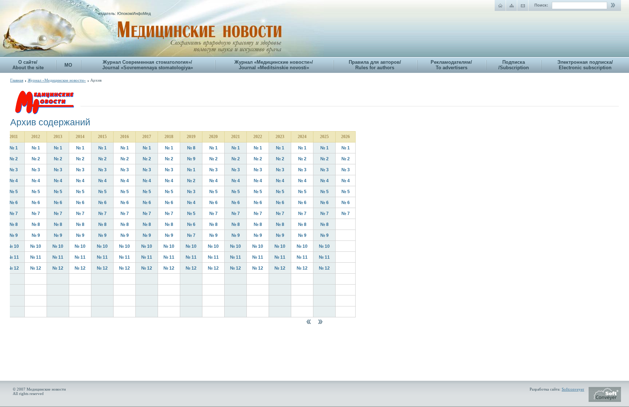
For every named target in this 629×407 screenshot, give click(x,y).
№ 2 (13, 158)
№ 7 (13, 213)
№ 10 (13, 246)
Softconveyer (573, 389)
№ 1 (13, 147)
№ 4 (13, 180)
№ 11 (13, 257)
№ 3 (13, 169)
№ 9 (191, 158)
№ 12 (13, 268)
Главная (16, 80)
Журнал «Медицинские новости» (57, 80)
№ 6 (13, 202)
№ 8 (191, 147)
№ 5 (13, 191)
